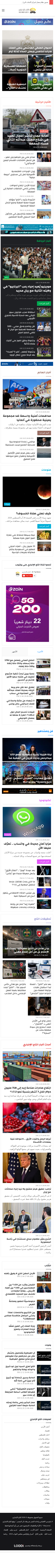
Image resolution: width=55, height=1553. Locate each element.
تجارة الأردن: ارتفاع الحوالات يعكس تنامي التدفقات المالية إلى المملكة (19, 188)
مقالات (47, 1491)
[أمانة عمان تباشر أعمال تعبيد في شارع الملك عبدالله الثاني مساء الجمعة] (27, 130)
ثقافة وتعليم (45, 1451)
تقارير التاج (39, 1534)
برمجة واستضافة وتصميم (33, 1546)
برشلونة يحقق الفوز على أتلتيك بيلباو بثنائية (20, 342)
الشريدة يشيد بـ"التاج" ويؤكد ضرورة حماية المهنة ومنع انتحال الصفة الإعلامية (20, 203)
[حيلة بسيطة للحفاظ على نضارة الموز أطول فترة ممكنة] (44, 535)
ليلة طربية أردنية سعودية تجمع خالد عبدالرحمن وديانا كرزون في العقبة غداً (30, 756)
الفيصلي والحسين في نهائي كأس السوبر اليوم (41, 88)
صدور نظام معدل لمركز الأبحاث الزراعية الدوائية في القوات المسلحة (24, 2)
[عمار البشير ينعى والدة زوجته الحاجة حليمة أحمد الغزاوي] (44, 1405)
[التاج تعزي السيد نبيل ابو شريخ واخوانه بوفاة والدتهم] (44, 1369)
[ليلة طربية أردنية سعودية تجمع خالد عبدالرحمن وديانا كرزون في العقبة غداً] (27, 749)
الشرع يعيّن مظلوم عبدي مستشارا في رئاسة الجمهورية (29, 1240)
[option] (27, 60)
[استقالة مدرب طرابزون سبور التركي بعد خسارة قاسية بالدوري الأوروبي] (44, 312)
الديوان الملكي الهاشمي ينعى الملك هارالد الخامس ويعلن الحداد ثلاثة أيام (30, 49)
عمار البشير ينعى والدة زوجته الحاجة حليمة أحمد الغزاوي (20, 1403)
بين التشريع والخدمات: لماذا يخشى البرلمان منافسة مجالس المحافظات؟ (19, 1315)
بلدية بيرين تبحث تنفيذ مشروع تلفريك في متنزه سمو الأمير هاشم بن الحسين (19, 677)
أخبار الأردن (45, 1427)
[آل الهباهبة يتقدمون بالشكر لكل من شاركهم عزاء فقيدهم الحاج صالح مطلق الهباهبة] (44, 1356)
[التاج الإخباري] (27, 10)
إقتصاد (47, 1431)
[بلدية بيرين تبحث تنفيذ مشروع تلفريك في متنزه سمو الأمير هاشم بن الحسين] (43, 677)
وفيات (47, 1503)
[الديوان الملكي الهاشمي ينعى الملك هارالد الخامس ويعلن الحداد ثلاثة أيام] (27, 42)
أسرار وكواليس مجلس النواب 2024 (21, 1534)
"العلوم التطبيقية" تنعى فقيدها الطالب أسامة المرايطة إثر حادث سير (20, 1392)
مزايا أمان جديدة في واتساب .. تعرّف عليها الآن (27, 846)
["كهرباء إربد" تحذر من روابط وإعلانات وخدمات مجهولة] (44, 904)
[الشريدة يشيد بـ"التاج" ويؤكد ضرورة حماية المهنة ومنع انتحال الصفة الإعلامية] (46, 199)
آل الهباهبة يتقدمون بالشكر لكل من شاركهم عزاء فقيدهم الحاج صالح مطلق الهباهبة (20, 1356)
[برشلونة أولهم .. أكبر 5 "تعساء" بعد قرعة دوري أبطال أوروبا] (44, 352)
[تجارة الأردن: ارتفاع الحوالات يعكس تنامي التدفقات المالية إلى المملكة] (44, 185)
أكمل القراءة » (44, 303)
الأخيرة (40, 652)
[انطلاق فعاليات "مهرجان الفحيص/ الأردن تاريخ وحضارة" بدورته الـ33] (27, 773)
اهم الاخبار (46, 1443)
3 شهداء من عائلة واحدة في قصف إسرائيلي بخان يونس (20, 702)
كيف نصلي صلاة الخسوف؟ (33, 513)
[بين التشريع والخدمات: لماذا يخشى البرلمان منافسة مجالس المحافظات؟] (44, 1315)
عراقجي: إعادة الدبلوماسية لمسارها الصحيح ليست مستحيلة (20, 443)
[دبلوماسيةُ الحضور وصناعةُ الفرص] (44, 1304)
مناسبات (46, 1495)
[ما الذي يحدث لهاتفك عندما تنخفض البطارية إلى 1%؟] (44, 881)
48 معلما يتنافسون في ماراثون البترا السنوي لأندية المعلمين (20, 215)
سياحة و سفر (44, 1467)
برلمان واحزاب (44, 1439)
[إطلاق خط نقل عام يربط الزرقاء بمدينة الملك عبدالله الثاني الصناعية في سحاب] (43, 690)
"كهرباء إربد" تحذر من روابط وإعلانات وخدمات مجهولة (22, 905)
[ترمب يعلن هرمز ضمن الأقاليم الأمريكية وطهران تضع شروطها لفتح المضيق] (44, 453)
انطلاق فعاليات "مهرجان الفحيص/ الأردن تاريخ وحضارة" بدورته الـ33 (29, 780)
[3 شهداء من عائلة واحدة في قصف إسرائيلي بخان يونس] (43, 704)
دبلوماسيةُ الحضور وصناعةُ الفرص (22, 1302)
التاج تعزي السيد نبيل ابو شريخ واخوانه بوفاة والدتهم (20, 1367)
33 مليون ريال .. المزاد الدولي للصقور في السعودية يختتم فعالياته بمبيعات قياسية (22, 549)
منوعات (47, 1499)
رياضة (47, 1463)
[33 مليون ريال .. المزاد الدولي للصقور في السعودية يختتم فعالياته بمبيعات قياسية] (44, 546)
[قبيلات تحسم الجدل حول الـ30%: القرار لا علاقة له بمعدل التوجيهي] (43, 715)
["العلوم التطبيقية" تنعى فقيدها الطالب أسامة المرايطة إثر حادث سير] (44, 1392)
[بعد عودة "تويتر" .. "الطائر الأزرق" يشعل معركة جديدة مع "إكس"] (44, 870)
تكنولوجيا (46, 1455)
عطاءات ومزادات (43, 1483)
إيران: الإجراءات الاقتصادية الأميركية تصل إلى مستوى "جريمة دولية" (19, 174)
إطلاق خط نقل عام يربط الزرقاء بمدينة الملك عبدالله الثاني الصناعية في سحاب (20, 690)
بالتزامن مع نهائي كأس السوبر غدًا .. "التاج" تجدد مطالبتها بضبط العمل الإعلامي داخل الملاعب (14, 988)
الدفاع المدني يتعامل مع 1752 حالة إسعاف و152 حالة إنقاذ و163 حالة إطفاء (19, 663)
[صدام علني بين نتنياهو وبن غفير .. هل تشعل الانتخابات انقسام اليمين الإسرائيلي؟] (44, 157)
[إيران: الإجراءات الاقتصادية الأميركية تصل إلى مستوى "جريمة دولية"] (44, 171)
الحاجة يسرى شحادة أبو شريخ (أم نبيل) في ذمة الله (20, 1379)
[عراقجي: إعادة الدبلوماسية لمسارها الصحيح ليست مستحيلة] (44, 442)
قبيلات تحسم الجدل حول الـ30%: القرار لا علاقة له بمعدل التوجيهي (22, 715)
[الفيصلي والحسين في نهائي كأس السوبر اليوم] (40, 82)
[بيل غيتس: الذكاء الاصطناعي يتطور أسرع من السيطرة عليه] (44, 893)
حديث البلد (46, 1459)
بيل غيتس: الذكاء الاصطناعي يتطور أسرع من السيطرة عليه (19, 894)
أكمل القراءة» (44, 433)
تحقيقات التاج (45, 1447)
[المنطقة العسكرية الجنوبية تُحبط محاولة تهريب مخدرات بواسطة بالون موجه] (15, 64)
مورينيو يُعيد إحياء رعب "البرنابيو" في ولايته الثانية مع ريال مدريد (27, 288)
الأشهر (14, 652)
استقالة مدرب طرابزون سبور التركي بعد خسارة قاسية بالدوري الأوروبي (19, 315)
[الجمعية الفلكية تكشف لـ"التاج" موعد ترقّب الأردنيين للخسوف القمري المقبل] (15, 82)
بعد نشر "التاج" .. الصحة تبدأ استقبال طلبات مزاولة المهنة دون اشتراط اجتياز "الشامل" (40, 988)
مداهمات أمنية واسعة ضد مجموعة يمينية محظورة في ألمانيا (27, 418)
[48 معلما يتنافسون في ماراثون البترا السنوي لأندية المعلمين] (44, 214)
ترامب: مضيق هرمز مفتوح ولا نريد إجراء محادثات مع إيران (28, 1190)
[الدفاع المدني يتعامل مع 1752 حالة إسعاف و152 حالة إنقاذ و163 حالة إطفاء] (43, 663)
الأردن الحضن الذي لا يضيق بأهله (19, 1273)
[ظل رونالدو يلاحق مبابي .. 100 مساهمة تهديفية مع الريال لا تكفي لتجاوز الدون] (44, 326)
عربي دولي (45, 1475)
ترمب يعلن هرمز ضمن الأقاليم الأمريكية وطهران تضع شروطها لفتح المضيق (20, 456)
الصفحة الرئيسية (46, 1530)
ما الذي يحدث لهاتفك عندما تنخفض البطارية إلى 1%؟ (22, 883)
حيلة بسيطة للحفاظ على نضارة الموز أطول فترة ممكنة (20, 536)
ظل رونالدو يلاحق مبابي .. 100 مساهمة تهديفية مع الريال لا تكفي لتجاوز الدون (21, 329)
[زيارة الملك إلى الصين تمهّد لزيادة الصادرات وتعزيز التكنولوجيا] (44, 1329)
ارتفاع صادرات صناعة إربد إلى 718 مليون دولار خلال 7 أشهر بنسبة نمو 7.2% (27, 1089)
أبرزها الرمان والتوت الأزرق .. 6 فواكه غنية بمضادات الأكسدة (30, 1140)
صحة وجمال (45, 1471)
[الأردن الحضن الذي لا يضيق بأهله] (44, 1276)
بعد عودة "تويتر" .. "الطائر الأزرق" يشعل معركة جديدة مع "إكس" (20, 871)
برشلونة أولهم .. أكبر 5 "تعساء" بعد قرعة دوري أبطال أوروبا (20, 353)
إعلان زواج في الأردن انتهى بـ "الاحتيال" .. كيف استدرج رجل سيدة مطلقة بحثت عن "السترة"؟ (40, 1027)
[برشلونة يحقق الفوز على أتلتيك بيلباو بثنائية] (44, 340)
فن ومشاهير (45, 1479)
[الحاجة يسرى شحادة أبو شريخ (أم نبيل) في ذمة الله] (44, 1381)
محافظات (46, 1487)
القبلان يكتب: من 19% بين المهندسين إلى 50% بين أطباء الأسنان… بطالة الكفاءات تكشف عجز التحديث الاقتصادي (20, 1289)
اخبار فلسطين (44, 1435)
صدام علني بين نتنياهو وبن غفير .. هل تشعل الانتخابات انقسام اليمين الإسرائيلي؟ (19, 160)
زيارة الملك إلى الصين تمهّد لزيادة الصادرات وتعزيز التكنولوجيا (22, 1329)
